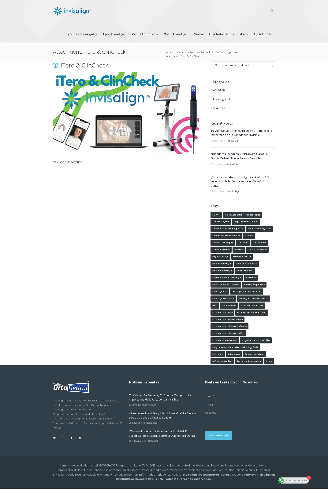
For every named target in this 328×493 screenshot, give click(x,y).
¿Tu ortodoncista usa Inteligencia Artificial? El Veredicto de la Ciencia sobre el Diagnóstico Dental (240, 181)
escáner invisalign (221, 263)
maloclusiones (229, 305)
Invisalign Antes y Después (225, 284)
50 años (216, 214)
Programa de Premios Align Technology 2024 (235, 347)
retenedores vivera (254, 354)
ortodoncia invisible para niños (228, 333)
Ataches (248, 235)
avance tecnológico (222, 242)
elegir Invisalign (220, 256)
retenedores (234, 354)
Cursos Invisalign (221, 249)
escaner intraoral (242, 256)
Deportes (238, 249)
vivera (269, 361)
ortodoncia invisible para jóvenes (229, 326)
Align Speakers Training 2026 (227, 228)
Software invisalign (222, 361)
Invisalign (182, 52)
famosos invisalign (222, 270)
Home (169, 52)
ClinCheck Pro (259, 242)
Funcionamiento (245, 270)
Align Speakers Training (246, 221)
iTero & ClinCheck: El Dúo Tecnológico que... (215, 52)
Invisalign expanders (254, 284)
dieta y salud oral (257, 249)
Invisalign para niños (223, 298)
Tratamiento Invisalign (249, 361)
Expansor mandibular (246, 263)
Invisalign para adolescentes (246, 291)
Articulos (219, 90)
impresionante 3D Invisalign (226, 277)
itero (214, 305)
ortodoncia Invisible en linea (251, 312)
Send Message (218, 435)
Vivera (217, 108)
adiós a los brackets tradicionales (242, 214)
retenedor (217, 354)
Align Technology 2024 (259, 228)
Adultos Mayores (220, 221)
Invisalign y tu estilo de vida (253, 298)
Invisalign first (219, 291)
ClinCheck (242, 242)
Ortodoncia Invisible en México (227, 319)
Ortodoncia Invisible (222, 312)
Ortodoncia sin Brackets (224, 340)
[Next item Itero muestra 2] (162, 113)
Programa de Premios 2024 (256, 340)
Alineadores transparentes (226, 235)
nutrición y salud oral (251, 305)
